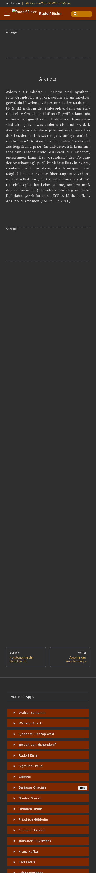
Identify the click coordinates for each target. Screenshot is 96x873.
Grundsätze (32, 92)
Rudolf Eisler (29, 755)
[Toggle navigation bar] (7, 13)
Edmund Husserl (32, 830)
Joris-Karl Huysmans (35, 841)
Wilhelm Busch (30, 723)
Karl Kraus (27, 862)
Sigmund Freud (31, 766)
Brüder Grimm (30, 798)
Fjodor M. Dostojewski (36, 734)
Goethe (25, 777)
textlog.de (12, 3)
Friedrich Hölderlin (33, 819)
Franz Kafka (28, 851)
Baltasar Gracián (32, 787)
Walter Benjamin (32, 712)
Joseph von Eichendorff (37, 744)
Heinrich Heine (30, 809)
